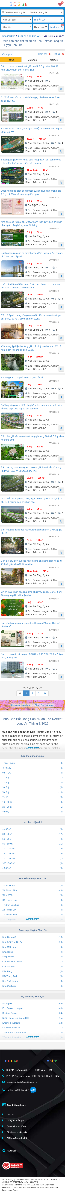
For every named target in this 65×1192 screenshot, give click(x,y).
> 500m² (32, 868)
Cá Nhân (32, 59)
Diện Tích (39, 26)
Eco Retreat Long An (32, 1008)
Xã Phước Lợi (32, 909)
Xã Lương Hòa (32, 900)
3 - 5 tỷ (32, 787)
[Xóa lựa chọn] (62, 19)
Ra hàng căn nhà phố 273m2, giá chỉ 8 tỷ (22, 377)
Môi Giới (54, 59)
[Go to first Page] (19, 693)
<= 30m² (32, 829)
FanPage (11, 1150)
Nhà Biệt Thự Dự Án (32, 942)
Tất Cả (10, 59)
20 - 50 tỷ (32, 807)
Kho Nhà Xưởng (32, 981)
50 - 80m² (32, 839)
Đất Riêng (32, 971)
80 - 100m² (32, 843)
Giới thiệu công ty (16, 1105)
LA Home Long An (32, 1027)
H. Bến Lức (39, 19)
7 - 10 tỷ (32, 797)
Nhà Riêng (32, 952)
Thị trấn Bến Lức (32, 905)
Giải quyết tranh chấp (17, 1138)
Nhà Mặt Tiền (32, 947)
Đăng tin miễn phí (15, 1120)
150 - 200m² (32, 853)
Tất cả (59, 53)
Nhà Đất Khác (32, 986)
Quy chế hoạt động (16, 1126)
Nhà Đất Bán (9, 19)
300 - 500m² (32, 863)
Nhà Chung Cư (32, 937)
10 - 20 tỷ (32, 802)
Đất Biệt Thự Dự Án (32, 961)
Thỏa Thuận (32, 763)
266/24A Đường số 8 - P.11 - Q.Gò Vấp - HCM (29, 1070)
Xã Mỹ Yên (32, 895)
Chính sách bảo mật (16, 1132)
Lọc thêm (54, 26)
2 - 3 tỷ (32, 782)
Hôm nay (44, 53)
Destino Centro (32, 1013)
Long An (22, 36)
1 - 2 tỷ (32, 777)
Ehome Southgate (32, 1023)
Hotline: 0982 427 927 (17, 1090)
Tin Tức (10, 1114)
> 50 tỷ (32, 811)
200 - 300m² (32, 858)
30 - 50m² (32, 834)
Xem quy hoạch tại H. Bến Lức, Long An (32, 705)
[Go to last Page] (45, 693)
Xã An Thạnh (32, 885)
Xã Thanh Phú (32, 890)
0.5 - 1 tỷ (32, 772)
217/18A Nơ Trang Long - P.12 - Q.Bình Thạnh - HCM (32, 1076)
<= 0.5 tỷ (32, 768)
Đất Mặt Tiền (32, 966)
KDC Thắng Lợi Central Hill (32, 1018)
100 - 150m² (32, 848)
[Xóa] (62, 12)
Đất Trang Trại (32, 976)
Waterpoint (32, 1003)
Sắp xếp (5, 54)
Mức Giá (7, 26)
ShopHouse (32, 956)
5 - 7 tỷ (32, 792)
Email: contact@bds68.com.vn (21, 1082)
